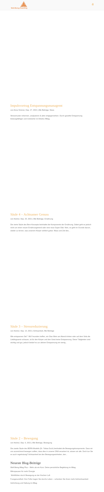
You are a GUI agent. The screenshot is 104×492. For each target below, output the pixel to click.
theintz (16, 219)
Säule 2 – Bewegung (24, 438)
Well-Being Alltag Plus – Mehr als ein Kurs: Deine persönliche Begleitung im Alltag (43, 467)
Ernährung (49, 219)
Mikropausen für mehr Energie (22, 471)
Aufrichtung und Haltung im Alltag (23, 483)
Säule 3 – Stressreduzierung (29, 326)
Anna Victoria (19, 110)
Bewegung (48, 443)
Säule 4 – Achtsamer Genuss (29, 214)
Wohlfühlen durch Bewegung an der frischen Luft (30, 475)
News (52, 110)
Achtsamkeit (38, 331)
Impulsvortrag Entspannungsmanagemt (36, 105)
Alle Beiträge (44, 110)
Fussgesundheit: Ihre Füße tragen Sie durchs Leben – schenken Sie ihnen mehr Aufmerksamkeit (49, 479)
